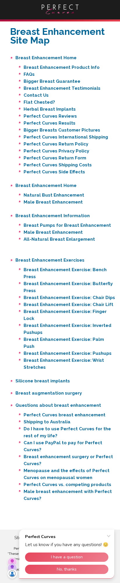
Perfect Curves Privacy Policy (56, 151)
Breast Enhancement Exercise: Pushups (68, 353)
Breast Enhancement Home (46, 57)
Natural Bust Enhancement (54, 195)
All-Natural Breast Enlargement (59, 239)
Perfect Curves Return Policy (56, 144)
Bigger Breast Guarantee (52, 81)
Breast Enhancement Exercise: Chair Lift (68, 304)
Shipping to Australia (47, 421)
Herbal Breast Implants (50, 109)
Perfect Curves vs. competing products (67, 484)
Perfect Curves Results (49, 123)
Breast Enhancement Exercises (49, 260)
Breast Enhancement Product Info (62, 67)
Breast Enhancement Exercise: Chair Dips (69, 297)
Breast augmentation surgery (48, 393)
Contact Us (36, 95)
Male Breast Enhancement (53, 202)
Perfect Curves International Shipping (66, 137)
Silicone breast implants (42, 381)
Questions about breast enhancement (58, 405)
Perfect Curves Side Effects (54, 171)
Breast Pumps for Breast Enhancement (67, 225)
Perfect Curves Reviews (50, 116)
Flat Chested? (39, 102)
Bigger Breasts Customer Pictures (62, 130)
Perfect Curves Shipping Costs (58, 165)
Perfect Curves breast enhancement (64, 415)
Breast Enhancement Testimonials (62, 88)
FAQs (29, 74)
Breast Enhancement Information (52, 215)
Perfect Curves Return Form (55, 158)
